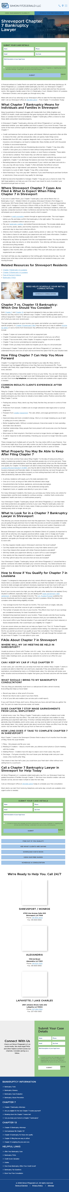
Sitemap (51, 1185)
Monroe (44, 909)
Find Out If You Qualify (33, 841)
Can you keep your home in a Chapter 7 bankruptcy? (21, 1118)
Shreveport (27, 909)
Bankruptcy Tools (10, 1086)
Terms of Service (21, 1185)
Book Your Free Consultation (14, 1173)
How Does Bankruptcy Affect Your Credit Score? (20, 1166)
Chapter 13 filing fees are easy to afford (17, 1138)
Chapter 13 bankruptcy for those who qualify (19, 1135)
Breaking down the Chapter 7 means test (18, 1114)
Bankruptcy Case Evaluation (13, 1094)
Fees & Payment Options (12, 275)
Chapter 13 (19, 312)
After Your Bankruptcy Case (14, 1151)
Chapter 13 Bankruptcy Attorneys (15, 1127)
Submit (32, 75)
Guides (7, 1162)
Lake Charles (43, 1000)
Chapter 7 (8, 312)
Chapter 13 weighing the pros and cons (17, 1142)
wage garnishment (49, 594)
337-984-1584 (37, 1009)
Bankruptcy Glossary (11, 1090)
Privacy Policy (37, 1185)
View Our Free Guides (33, 857)
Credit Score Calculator (12, 1159)
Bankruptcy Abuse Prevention (14, 1097)
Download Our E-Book (33, 852)
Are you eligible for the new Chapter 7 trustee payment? (23, 1111)
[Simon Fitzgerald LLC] (22, 5)
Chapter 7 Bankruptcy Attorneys (15, 1107)
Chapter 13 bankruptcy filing (26, 325)
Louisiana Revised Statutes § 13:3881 (14, 468)
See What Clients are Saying (33, 846)
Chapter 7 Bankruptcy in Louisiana (15, 270)
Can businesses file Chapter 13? (14, 1131)
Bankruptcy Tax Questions (13, 1169)
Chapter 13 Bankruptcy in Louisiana (15, 272)
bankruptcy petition (16, 224)
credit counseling (18, 216)
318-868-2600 (31, 100)
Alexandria (34, 955)
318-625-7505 (37, 963)
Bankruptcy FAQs (9, 277)
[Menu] (66, 6)
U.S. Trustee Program (45, 596)
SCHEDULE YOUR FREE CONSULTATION (52, 13)
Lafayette (23, 1000)
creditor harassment (21, 413)
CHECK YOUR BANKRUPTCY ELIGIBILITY (17, 13)
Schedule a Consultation (45, 294)
